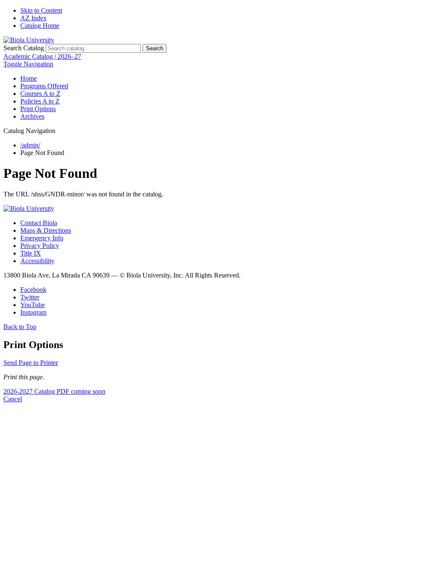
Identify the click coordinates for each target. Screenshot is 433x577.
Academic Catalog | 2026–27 (42, 56)
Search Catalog (23, 48)
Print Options (38, 108)
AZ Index (33, 18)
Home (28, 78)
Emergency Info (41, 238)
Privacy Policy (39, 245)
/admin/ (30, 145)
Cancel (12, 399)
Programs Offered (44, 86)
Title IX (30, 253)
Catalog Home (39, 25)
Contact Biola (38, 222)
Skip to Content (41, 10)
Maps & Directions (45, 230)
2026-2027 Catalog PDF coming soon (54, 391)
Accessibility (37, 260)
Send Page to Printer (30, 362)
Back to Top (19, 326)
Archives (32, 116)
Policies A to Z (40, 101)
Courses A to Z (40, 93)
